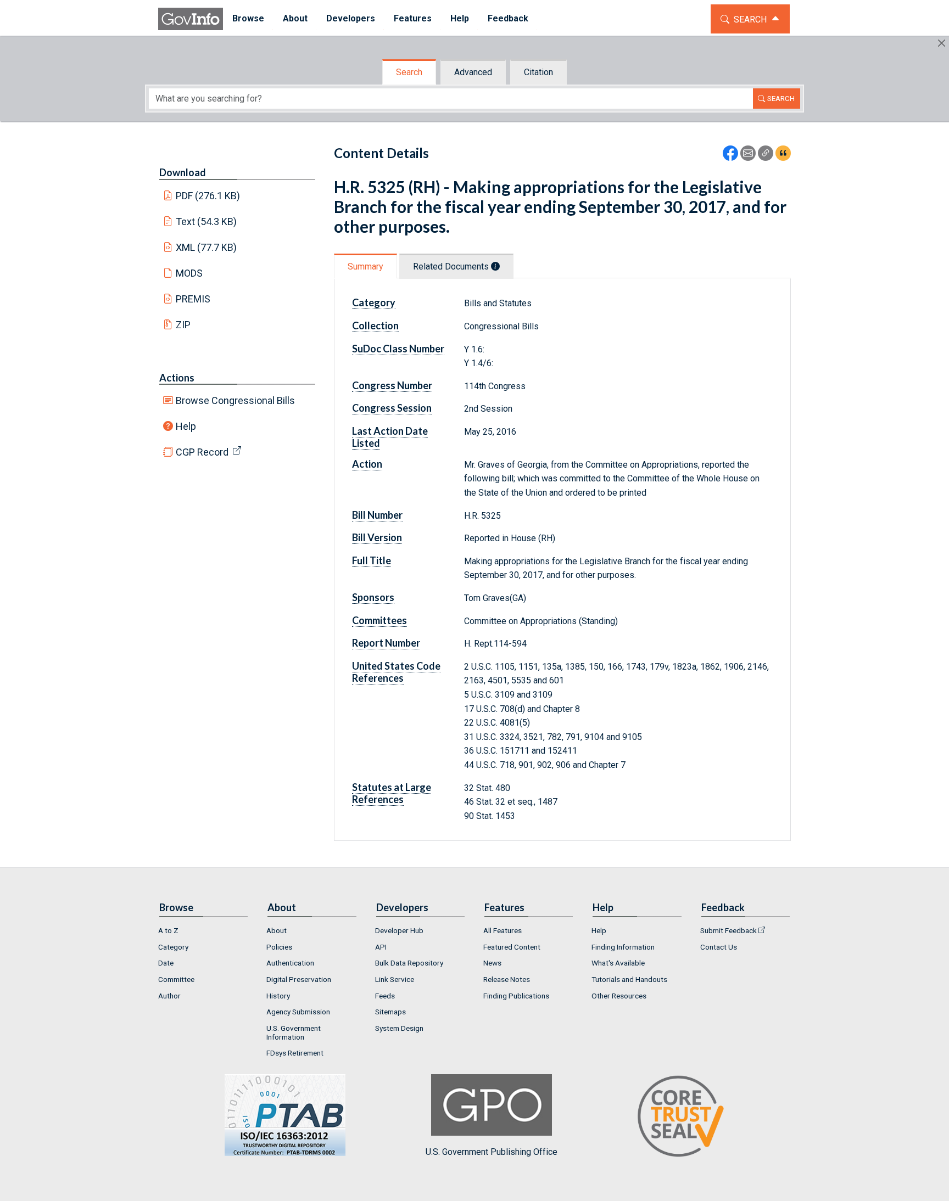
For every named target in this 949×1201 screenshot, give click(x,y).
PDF (208, 195)
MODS (189, 273)
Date (166, 962)
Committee (176, 979)
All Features (502, 930)
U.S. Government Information (293, 1032)
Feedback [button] (508, 18)
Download (182, 172)
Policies (279, 946)
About (276, 930)
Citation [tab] (538, 72)
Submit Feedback (728, 930)
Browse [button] (248, 18)
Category (173, 946)
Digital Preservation (298, 979)
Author (169, 995)
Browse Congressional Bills (235, 400)
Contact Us (718, 946)
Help (186, 426)
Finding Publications (516, 995)
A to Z (168, 930)
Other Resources (618, 995)
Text (206, 221)
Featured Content (511, 946)
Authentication (290, 962)
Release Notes (506, 979)
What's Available (618, 962)
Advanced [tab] (473, 72)
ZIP (183, 324)
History (278, 995)
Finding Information (623, 946)
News (492, 962)
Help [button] (459, 18)
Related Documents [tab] (452, 266)
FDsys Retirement (294, 1052)
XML (206, 247)
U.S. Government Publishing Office (491, 1152)
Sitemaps (390, 1011)
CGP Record (202, 452)
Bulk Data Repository (409, 962)
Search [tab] (409, 72)
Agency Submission (298, 1011)
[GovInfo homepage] (190, 19)
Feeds (385, 995)
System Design (399, 1028)
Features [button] (413, 18)
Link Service (394, 979)
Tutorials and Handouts (629, 979)
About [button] (295, 18)
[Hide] (941, 43)
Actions (176, 378)
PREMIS (193, 299)
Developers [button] (350, 18)
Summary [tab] (365, 266)
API (381, 946)
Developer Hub (399, 930)
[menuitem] (248, 18)
